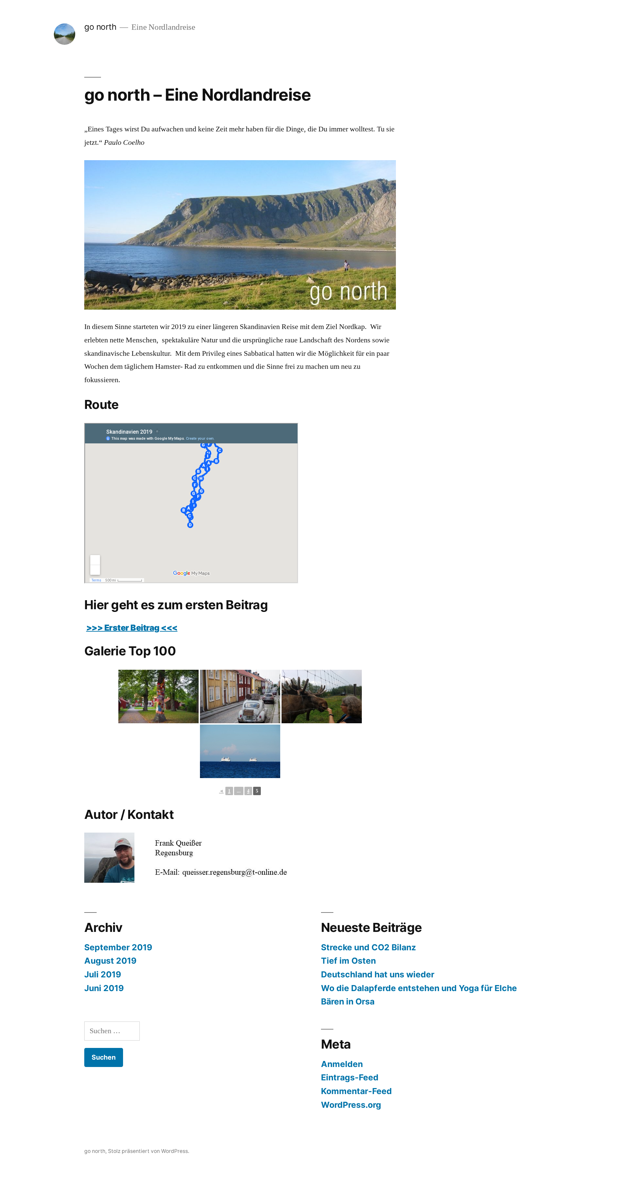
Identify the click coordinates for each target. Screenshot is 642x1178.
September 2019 (118, 947)
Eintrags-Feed (350, 1077)
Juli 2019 (102, 974)
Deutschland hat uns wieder (377, 974)
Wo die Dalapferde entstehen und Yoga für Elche (419, 988)
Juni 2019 (104, 988)
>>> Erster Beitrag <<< (132, 628)
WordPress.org (351, 1105)
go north (100, 27)
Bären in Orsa (347, 1001)
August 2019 (110, 961)
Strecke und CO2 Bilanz (368, 947)
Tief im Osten (348, 961)
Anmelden (342, 1064)
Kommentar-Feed (356, 1091)
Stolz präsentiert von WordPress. (148, 1151)
